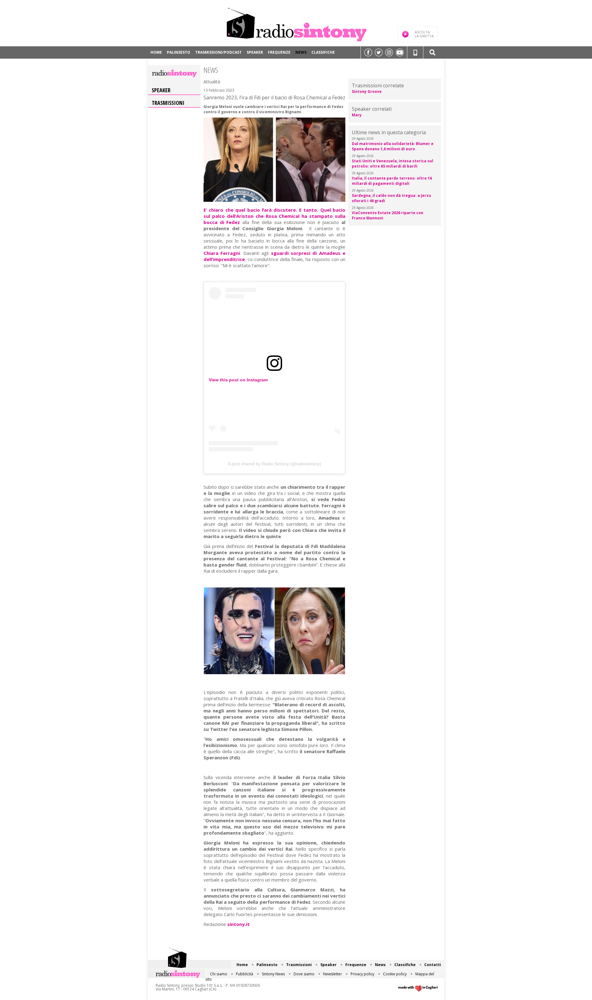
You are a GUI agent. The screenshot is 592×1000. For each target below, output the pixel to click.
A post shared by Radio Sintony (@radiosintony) (274, 463)
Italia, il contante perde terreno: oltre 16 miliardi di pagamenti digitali (392, 181)
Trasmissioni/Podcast (218, 52)
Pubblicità (244, 974)
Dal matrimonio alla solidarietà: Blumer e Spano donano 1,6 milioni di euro (393, 146)
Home (156, 52)
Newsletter (332, 974)
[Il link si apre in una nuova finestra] (368, 52)
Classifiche (323, 52)
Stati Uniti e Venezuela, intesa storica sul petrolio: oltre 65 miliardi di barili (392, 163)
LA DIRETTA (424, 34)
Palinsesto (178, 52)
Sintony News (273, 974)
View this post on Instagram (238, 379)
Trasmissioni (168, 102)
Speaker (255, 52)
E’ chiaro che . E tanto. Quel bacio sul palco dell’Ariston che (274, 216)
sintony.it (238, 924)
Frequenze (279, 52)
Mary (357, 115)
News (300, 52)
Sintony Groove (367, 91)
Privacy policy (362, 974)
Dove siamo (304, 974)
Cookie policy (395, 974)
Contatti (160, 64)
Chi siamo (218, 974)
